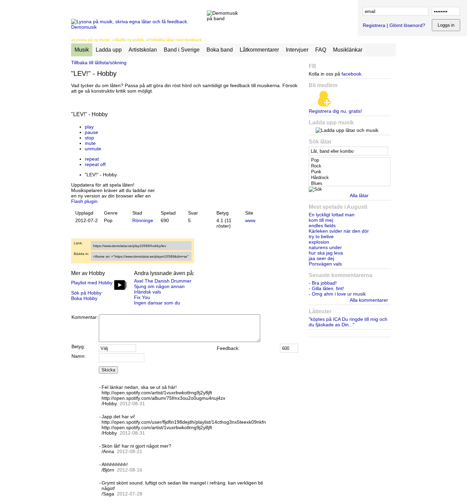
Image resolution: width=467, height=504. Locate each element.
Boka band (219, 50)
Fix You (142, 297)
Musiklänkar (347, 50)
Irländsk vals (147, 292)
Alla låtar (359, 195)
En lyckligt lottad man (332, 214)
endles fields (322, 225)
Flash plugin (84, 201)
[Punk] (350, 172)
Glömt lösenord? (407, 25)
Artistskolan (143, 50)
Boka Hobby (84, 298)
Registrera (374, 25)
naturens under (325, 247)
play (89, 127)
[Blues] (350, 184)
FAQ (320, 50)
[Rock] (350, 166)
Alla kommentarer (369, 300)
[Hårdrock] (350, 178)
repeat (92, 159)
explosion (319, 242)
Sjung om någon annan (159, 286)
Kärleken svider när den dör (339, 231)
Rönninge (142, 220)
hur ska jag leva (326, 253)
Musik (82, 50)
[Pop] (350, 160)
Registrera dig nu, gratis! (335, 111)
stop (89, 137)
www (250, 220)
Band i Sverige (182, 50)
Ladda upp (109, 50)
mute (90, 143)
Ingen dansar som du (157, 302)
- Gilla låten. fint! (326, 288)
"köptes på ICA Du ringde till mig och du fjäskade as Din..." (348, 321)
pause (91, 132)
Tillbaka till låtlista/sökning (98, 62)
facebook (351, 74)
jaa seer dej (321, 258)
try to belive (321, 236)
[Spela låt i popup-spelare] (164, 121)
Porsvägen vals (325, 264)
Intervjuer (297, 50)
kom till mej (321, 220)
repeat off (95, 164)
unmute (93, 148)
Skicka (108, 369)
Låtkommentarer (259, 50)
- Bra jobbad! (323, 283)
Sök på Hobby (86, 293)
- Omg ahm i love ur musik (337, 294)
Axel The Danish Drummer (162, 281)
